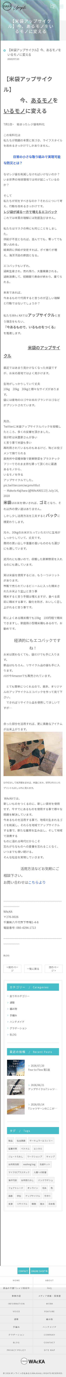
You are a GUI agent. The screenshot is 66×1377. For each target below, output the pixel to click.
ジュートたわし (15, 1156)
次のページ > (54, 968)
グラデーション (18, 1028)
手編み (13, 1015)
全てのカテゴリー (19, 996)
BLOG (6, 955)
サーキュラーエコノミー (41, 1140)
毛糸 (44, 1188)
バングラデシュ (45, 1180)
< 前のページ (12, 968)
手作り (47, 1195)
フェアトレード (15, 1188)
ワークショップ (34, 1156)
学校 (19, 1195)
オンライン (32, 1188)
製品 (10, 1140)
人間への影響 (40, 1172)
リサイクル (22, 1203)
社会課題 (21, 1140)
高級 (10, 1195)
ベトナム (25, 1148)
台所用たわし (27, 1180)
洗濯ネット (45, 1164)
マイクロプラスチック (19, 1172)
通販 (12, 1002)
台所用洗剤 (13, 1164)
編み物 (13, 1009)
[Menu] (60, 6)
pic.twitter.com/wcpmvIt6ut (22, 485)
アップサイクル (32, 1195)
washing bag (29, 1164)
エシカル (38, 1148)
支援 (10, 1203)
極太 (42, 1203)
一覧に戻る (33, 968)
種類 (34, 1203)
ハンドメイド (17, 1021)
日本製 (52, 1203)
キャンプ (50, 1156)
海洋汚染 (12, 1180)
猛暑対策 (12, 1148)
